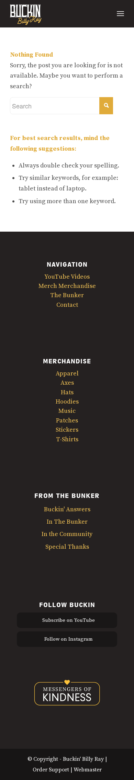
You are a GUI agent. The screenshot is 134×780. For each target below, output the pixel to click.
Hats (67, 392)
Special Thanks (67, 547)
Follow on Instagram (68, 639)
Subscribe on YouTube (68, 620)
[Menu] (120, 13)
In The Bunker (67, 522)
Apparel (67, 373)
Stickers (67, 430)
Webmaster (88, 769)
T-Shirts (67, 439)
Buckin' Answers (67, 509)
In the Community (67, 534)
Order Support (51, 769)
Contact (67, 305)
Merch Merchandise (67, 286)
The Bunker (67, 295)
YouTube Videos (67, 277)
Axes (67, 383)
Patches (67, 420)
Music (67, 411)
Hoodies (67, 402)
